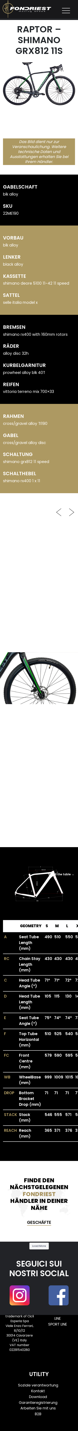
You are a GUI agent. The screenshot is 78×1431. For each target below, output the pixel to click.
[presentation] (58, 511)
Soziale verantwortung (38, 1385)
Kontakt (38, 1390)
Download (38, 1396)
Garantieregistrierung (38, 1402)
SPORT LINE (57, 1324)
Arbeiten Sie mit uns (38, 1408)
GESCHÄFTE (39, 1222)
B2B (38, 1413)
